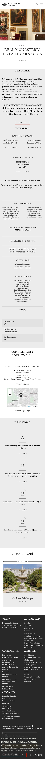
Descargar (22, 454)
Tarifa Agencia (10, 337)
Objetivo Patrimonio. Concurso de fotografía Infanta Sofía (33, 638)
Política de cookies (8, 728)
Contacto (28, 728)
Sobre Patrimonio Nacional (9, 697)
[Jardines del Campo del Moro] (22, 578)
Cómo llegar (20, 11)
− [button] (10, 394)
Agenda (27, 626)
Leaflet (29, 406)
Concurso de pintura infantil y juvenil (32, 663)
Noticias (27, 623)
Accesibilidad (6, 726)
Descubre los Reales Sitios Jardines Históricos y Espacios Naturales (11, 625)
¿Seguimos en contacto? (7, 707)
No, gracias (35, 755)
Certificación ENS (19, 728)
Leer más (22, 122)
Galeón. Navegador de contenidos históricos (32, 679)
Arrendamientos (8, 711)
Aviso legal (15, 726)
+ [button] (10, 391)
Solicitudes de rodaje (10, 713)
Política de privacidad (25, 726)
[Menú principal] (41, 4)
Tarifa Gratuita (10, 329)
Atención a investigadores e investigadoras (8, 662)
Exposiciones (29, 631)
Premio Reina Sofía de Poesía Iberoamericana (33, 644)
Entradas (22, 60)
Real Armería (7, 672)
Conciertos (28, 628)
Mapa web (38, 728)
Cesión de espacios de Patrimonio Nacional (11, 717)
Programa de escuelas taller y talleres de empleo (33, 669)
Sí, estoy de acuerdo (14, 755)
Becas (26, 674)
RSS (33, 728)
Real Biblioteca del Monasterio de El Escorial (9, 681)
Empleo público (8, 701)
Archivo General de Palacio (10, 668)
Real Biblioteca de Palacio (9, 675)
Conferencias (29, 633)
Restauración (7, 686)
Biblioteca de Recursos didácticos (33, 659)
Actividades (29, 655)
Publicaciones (7, 689)
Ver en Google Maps (22, 411)
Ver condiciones (10, 332)
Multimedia (28, 648)
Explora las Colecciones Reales (10, 656)
